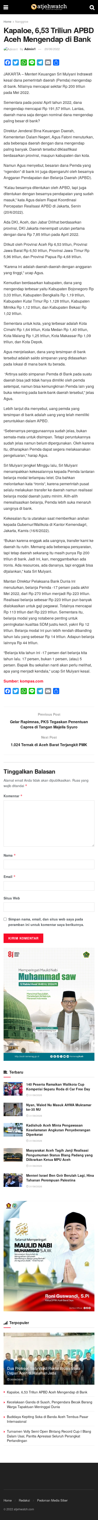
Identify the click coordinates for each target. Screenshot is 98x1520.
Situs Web (12, 898)
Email (10, 876)
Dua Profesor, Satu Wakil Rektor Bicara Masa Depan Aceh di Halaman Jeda (43, 1371)
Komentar (13, 795)
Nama (10, 855)
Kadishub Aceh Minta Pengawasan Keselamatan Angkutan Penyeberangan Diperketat (58, 1130)
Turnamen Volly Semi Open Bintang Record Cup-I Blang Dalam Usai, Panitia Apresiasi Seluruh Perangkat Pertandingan (49, 1436)
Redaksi (24, 1500)
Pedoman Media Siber (52, 1500)
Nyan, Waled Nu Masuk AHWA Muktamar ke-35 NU (58, 1107)
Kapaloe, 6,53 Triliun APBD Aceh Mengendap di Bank (47, 1392)
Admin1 (30, 49)
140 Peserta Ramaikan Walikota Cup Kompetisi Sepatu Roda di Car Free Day (58, 1086)
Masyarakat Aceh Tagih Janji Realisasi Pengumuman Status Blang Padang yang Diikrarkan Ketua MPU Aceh (59, 1155)
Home (7, 21)
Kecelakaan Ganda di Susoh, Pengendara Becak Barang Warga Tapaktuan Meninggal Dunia (49, 1404)
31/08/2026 (35, 1095)
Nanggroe (21, 21)
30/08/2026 (16, 1379)
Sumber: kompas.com (23, 681)
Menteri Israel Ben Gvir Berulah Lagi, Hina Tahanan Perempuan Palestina (60, 1177)
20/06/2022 (52, 49)
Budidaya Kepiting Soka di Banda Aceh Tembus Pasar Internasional (47, 1419)
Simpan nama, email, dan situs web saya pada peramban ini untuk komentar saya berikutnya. (46, 922)
